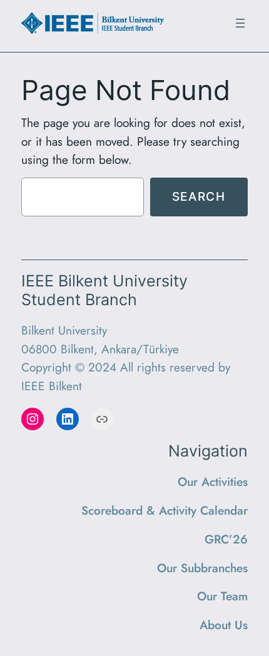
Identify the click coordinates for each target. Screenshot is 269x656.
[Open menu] (240, 23)
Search (199, 196)
